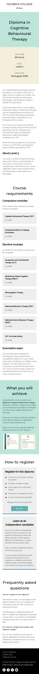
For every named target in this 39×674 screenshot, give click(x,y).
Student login (7, 655)
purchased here (16, 550)
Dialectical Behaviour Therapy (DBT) (19, 306)
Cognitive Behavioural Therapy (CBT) (19, 216)
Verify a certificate (9, 652)
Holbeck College (19, 4)
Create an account (9, 657)
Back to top (28, 665)
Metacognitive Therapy (14, 293)
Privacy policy (7, 665)
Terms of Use (19, 665)
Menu (20, 8)
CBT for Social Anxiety (13, 336)
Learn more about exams (11, 374)
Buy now (19, 509)
